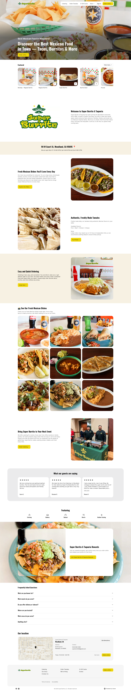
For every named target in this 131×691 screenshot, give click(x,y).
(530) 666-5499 (76, 647)
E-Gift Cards (84, 3)
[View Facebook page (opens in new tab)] (16, 689)
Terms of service (46, 681)
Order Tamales (74, 3)
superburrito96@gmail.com (79, 649)
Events (81, 671)
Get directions (106, 640)
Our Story (44, 671)
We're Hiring (64, 671)
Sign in (99, 3)
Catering (64, 3)
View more (86, 490)
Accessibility (55, 681)
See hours (96, 655)
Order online (106, 655)
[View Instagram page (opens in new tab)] (19, 689)
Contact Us (45, 674)
